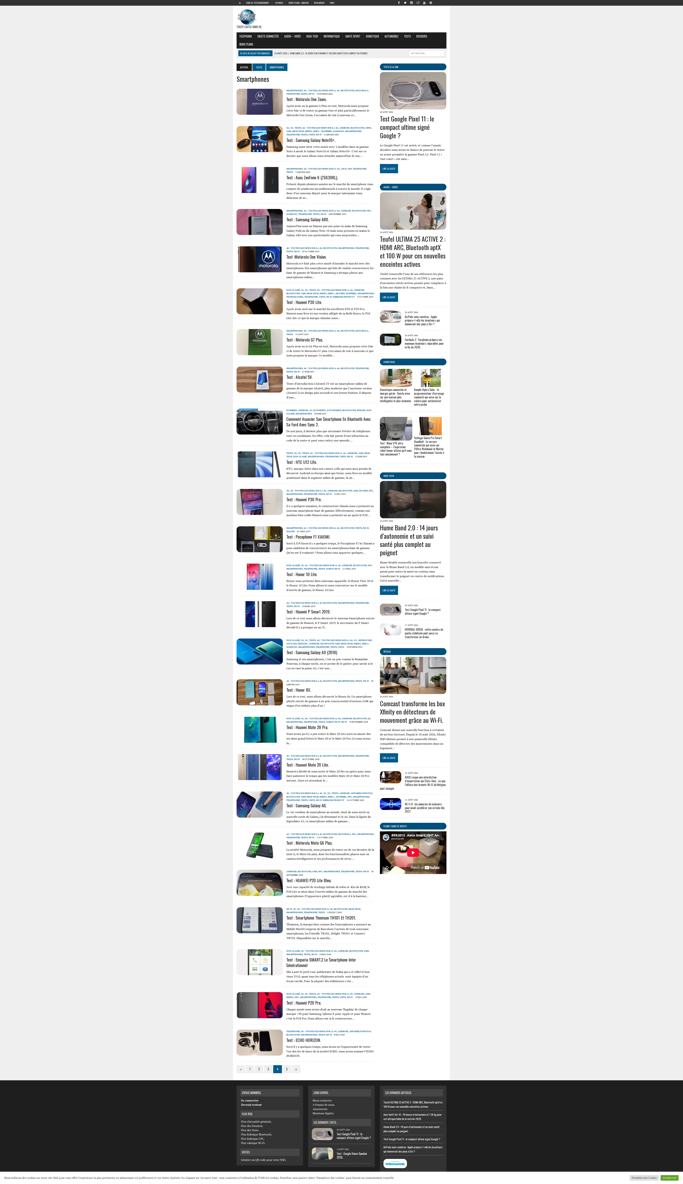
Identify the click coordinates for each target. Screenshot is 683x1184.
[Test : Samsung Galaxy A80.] (260, 232)
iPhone (361, 410)
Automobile (391, 36)
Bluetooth (347, 90)
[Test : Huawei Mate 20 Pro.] (260, 740)
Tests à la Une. (391, 67)
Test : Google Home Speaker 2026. (352, 1155)
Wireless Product (344, 296)
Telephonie (245, 36)
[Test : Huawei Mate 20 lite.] (260, 778)
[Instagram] (411, 2)
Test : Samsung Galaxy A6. (306, 805)
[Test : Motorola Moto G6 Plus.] (260, 856)
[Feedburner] (437, 2)
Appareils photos (361, 793)
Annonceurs (320, 1109)
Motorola (361, 90)
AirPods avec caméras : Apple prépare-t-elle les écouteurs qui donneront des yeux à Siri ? (422, 320)
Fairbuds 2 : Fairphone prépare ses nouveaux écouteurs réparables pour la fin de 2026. (424, 343)
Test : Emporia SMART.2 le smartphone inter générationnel (321, 962)
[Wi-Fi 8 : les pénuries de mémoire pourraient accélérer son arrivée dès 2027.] (390, 807)
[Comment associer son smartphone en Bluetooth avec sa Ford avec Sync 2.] (260, 432)
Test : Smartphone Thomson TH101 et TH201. (321, 917)
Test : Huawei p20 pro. (303, 1002)
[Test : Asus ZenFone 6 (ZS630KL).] (260, 190)
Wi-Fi (311, 93)
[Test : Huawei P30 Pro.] (260, 512)
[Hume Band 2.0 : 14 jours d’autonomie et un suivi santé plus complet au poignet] (413, 516)
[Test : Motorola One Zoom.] (260, 112)
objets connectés (268, 36)
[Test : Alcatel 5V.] (260, 390)
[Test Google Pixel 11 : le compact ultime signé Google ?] (413, 107)
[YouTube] (424, 2)
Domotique (372, 36)
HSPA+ (316, 131)
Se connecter (249, 1100)
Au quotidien (317, 410)
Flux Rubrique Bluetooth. (256, 1134)
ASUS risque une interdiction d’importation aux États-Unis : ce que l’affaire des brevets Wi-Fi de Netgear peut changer (413, 782)
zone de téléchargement (257, 2)
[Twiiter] (405, 2)
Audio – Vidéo (292, 36)
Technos (279, 2)
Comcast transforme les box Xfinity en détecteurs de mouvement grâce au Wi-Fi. (412, 712)
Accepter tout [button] (669, 1177)
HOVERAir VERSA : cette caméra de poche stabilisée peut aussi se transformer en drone (424, 633)
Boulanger (319, 2)
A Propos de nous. (324, 1104)
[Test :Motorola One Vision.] (260, 270)
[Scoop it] (443, 2)
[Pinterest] (431, 2)
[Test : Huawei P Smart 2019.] (260, 625)
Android (344, 127)
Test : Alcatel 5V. (299, 377)
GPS (350, 168)
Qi (369, 718)
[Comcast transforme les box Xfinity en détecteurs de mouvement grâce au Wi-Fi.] (413, 692)
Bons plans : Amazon (299, 2)
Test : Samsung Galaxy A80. (307, 219)
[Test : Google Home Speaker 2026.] (322, 1157)
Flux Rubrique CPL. (252, 1138)
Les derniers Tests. (325, 1122)
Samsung (338, 131)
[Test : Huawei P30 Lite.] (260, 312)
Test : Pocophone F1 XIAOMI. (308, 536)
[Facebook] (399, 2)
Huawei (340, 293)
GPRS (368, 127)
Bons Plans (246, 44)
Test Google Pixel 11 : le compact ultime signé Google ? (407, 127)
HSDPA (308, 131)
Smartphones (294, 90)
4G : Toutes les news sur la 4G (322, 90)
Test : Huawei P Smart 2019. (308, 611)
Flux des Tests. (250, 1130)
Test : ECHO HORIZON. (303, 1040)
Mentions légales (323, 1113)
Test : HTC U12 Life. (301, 462)
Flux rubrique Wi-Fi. (253, 1143)
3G (287, 127)
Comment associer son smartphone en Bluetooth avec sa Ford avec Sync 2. (328, 422)
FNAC (332, 2)
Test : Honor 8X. (298, 690)
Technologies (294, 296)
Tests (407, 36)
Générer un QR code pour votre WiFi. (263, 1160)
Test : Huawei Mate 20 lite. (307, 764)
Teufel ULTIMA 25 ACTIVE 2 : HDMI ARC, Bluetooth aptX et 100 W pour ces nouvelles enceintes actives (413, 251)
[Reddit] (418, 2)
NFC (369, 210)
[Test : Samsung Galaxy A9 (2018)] (260, 662)
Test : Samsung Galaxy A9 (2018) (311, 652)
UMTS (312, 134)
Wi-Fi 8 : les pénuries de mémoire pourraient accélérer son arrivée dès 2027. (425, 808)
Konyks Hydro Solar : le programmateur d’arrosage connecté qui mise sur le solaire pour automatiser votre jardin (429, 397)
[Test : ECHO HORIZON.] (260, 1053)
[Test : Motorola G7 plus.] (260, 353)
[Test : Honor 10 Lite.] (260, 587)
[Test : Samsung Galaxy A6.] (260, 815)
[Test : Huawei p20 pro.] (260, 1016)
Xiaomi (290, 531)
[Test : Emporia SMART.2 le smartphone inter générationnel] (260, 973)
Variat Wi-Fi (333, 568)
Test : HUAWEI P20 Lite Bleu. (308, 880)
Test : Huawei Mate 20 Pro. (307, 727)
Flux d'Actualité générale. (256, 1121)
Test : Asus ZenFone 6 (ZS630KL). (312, 177)
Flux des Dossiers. (252, 1126)
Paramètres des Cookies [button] (644, 1177)
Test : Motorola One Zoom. (306, 99)
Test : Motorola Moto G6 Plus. (309, 842)
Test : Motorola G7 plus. (304, 339)
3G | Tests (295, 127)
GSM (288, 131)
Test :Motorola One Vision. (306, 256)
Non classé (293, 290)
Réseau (387, 651)
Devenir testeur (251, 1104)
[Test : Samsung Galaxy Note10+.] (260, 150)
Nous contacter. (322, 1100)
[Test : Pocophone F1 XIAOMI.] (260, 550)
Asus (343, 168)
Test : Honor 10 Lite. (301, 574)
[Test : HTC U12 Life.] (260, 475)
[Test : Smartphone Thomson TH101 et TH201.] (260, 931)
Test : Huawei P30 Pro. (303, 499)
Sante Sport (352, 36)
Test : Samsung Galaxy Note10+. (310, 140)
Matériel (326, 131)
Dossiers (421, 36)
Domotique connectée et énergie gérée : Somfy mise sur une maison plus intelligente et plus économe (395, 395)
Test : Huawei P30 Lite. (304, 302)
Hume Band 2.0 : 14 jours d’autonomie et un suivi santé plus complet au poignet (409, 540)
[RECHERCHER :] (427, 53)
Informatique (332, 36)
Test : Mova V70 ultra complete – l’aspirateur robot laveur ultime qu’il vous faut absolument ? (396, 448)
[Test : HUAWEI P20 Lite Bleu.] (260, 893)
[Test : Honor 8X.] (260, 703)
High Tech (312, 36)
